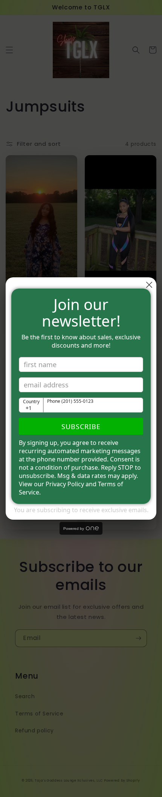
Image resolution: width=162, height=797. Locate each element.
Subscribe (81, 426)
